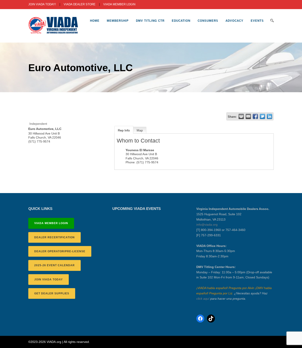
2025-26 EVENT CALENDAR (54, 265)
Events (257, 20)
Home (94, 20)
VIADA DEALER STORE (80, 4)
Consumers (208, 20)
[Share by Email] (248, 116)
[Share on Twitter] (262, 116)
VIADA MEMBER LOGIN (119, 4)
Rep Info (124, 130)
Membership (118, 20)
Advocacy (234, 20)
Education (181, 20)
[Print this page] (241, 116)
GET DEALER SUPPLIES (51, 293)
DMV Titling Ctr (150, 20)
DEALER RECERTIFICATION (54, 237)
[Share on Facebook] (255, 116)
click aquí (202, 298)
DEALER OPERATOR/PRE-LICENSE (59, 251)
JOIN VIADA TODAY (48, 279)
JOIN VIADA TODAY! (42, 4)
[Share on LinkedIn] (269, 116)
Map (140, 130)
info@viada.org (207, 224)
